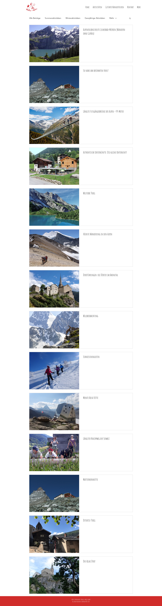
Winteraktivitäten (73, 18)
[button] (138, 6)
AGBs (73, 599)
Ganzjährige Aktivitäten (95, 18)
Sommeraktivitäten (53, 18)
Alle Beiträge (34, 18)
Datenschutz (77, 599)
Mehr (111, 18)
